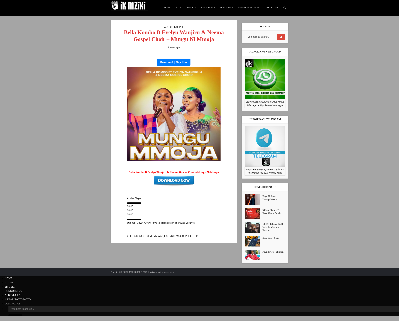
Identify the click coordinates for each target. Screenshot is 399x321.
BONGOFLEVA (207, 7)
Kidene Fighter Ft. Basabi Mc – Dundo (271, 211)
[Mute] (134, 219)
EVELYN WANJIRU (158, 236)
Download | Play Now (173, 62)
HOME (167, 7)
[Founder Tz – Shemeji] (253, 255)
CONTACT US (271, 7)
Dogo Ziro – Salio (270, 238)
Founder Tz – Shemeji (273, 252)
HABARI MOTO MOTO (249, 7)
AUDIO (178, 7)
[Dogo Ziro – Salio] (253, 241)
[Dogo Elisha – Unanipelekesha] (253, 199)
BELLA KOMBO (137, 236)
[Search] (281, 37)
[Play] (134, 203)
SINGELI (191, 7)
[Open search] (284, 7)
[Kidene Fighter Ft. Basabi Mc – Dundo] (253, 213)
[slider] (161, 222)
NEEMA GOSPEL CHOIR (184, 236)
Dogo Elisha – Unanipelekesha (269, 198)
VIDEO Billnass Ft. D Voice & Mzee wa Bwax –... (272, 227)
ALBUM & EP (226, 7)
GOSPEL (178, 27)
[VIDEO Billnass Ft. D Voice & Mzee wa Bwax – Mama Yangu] (253, 227)
